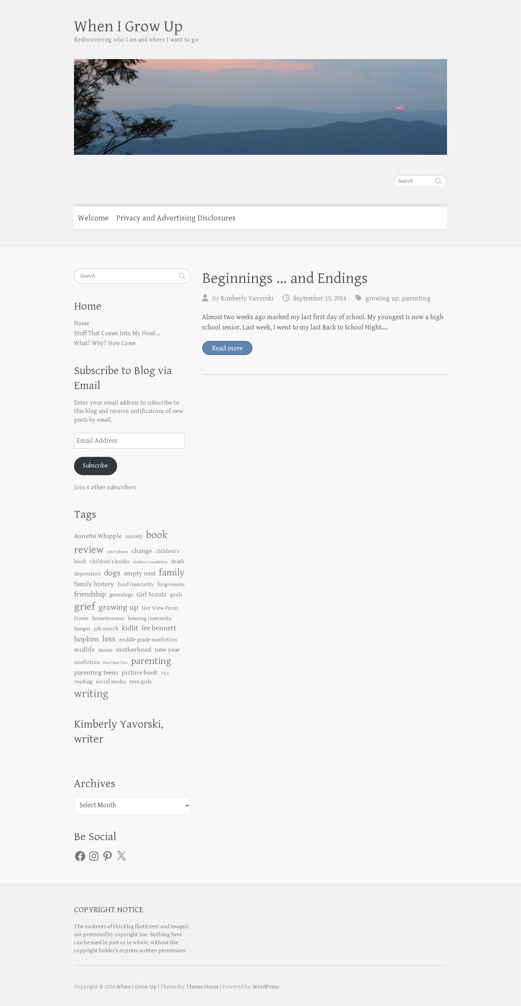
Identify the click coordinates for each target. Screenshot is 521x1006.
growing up (382, 298)
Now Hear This (115, 662)
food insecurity (135, 584)
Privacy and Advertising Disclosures (176, 218)
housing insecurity (150, 618)
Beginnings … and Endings (285, 278)
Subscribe (95, 465)
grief (84, 607)
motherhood (133, 650)
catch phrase (117, 552)
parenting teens (96, 673)
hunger (82, 628)
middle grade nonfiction (148, 639)
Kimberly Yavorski (247, 298)
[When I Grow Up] (260, 101)
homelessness (108, 618)
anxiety (134, 536)
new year (167, 650)
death (177, 561)
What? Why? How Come (105, 343)
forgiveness (171, 584)
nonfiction (87, 662)
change (142, 551)
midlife (84, 650)
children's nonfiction (150, 562)
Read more (227, 348)
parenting (416, 298)
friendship (90, 594)
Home (81, 323)
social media (111, 681)
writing (91, 693)
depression (87, 573)
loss (109, 639)
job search (106, 628)
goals (176, 594)
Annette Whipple (98, 536)
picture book (140, 673)
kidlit (130, 628)
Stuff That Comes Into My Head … (117, 333)
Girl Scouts (152, 594)
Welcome (93, 218)
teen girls (140, 681)
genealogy (121, 594)
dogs (112, 573)
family (172, 572)
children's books (109, 561)
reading (83, 681)
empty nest (140, 573)
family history (94, 584)
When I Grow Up (128, 26)
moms (105, 650)
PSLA (165, 673)
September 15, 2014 (319, 298)
